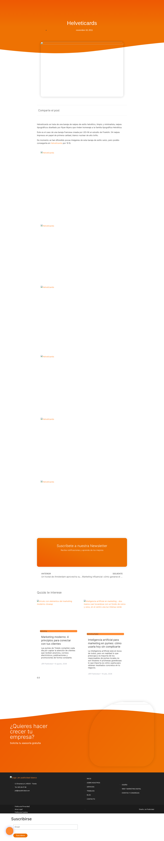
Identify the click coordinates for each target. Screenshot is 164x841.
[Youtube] (55, 797)
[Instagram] (38, 797)
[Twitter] (21, 797)
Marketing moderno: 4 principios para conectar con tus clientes (56, 640)
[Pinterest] (30, 797)
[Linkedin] (47, 797)
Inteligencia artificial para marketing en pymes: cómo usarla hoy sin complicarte (104, 643)
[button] (9, 831)
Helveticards (56, 143)
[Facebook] (13, 797)
